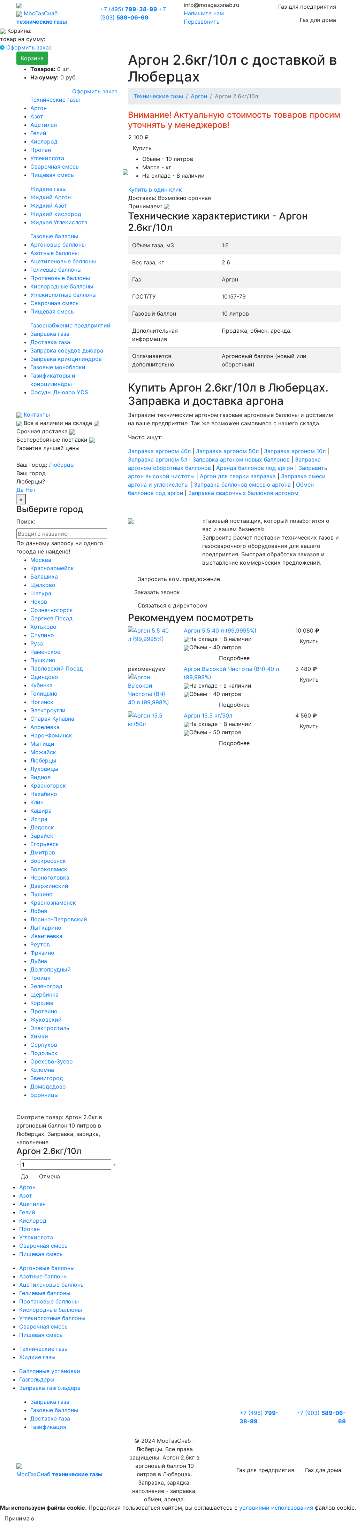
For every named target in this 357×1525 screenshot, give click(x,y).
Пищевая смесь (52, 174)
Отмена (49, 1176)
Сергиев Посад (51, 618)
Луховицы (44, 768)
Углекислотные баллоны (63, 294)
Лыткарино (45, 927)
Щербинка (44, 994)
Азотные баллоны (54, 252)
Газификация (48, 1426)
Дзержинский (49, 885)
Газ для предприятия (307, 6)
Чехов (38, 601)
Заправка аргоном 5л (157, 459)
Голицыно (44, 693)
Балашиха (44, 576)
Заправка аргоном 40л (159, 451)
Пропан (40, 149)
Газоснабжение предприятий (70, 325)
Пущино (41, 894)
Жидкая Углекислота (59, 222)
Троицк (40, 977)
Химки (39, 1036)
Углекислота (47, 158)
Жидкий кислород (55, 213)
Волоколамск (48, 869)
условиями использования (276, 1507)
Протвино (44, 1011)
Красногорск (48, 785)
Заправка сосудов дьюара (66, 350)
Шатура (40, 593)
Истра (38, 818)
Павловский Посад (56, 668)
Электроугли (48, 710)
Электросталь (49, 1027)
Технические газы (55, 99)
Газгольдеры (36, 1379)
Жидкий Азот (48, 205)
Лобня (38, 910)
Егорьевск (44, 844)
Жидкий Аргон (50, 197)
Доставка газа (50, 342)
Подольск (44, 1053)
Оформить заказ (29, 47)
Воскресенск (48, 860)
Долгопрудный (50, 969)
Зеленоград (46, 986)
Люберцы (62, 464)
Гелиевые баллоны (56, 269)
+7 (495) (128, 9)
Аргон (38, 107)
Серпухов (43, 1044)
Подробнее (234, 658)
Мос (59, 1474)
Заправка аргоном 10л (295, 451)
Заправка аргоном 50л (227, 451)
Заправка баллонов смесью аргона (242, 484)
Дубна (38, 961)
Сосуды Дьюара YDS (59, 392)
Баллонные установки (49, 1371)
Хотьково (43, 626)
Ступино (42, 635)
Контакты (36, 414)
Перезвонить (202, 21)
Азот (36, 116)
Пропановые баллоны (60, 277)
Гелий (38, 133)
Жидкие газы (48, 188)
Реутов (40, 944)
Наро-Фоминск (51, 735)
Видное (40, 777)
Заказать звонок (157, 592)
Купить (142, 148)
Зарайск (41, 835)
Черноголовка (49, 877)
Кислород (44, 141)
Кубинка (41, 685)
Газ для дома (318, 19)
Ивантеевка (46, 935)
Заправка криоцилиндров (66, 358)
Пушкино (42, 660)
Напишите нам (204, 13)
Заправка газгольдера (50, 1387)
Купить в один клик (155, 189)
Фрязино (42, 952)
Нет (30, 489)
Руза (36, 643)
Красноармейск (52, 568)
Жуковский (46, 1019)
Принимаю (19, 1518)
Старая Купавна (52, 718)
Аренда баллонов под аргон (254, 467)
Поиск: (25, 521)
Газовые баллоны (54, 236)
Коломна (42, 1069)
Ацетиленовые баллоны (63, 261)
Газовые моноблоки (57, 367)
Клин (37, 802)
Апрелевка (45, 726)
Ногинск (41, 701)
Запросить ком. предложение (179, 578)
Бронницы (44, 1094)
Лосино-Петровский (58, 919)
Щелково (42, 584)
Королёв (41, 1002)
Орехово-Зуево (51, 1061)
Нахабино (43, 793)
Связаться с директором (172, 605)
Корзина (32, 58)
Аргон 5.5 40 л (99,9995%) (220, 630)
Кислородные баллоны (61, 286)
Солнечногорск (51, 609)
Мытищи (42, 743)
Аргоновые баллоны (58, 244)
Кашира (41, 810)
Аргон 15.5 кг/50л (208, 715)
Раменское (45, 651)
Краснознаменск (53, 902)
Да (20, 489)
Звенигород (46, 1078)
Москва (40, 559)
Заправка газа (49, 333)
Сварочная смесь (54, 166)
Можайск (43, 752)
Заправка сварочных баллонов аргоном (243, 492)
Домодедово (48, 1086)
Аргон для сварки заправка (238, 476)
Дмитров (42, 852)
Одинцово (44, 676)
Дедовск (42, 827)
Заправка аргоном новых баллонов (241, 459)
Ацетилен (43, 124)
